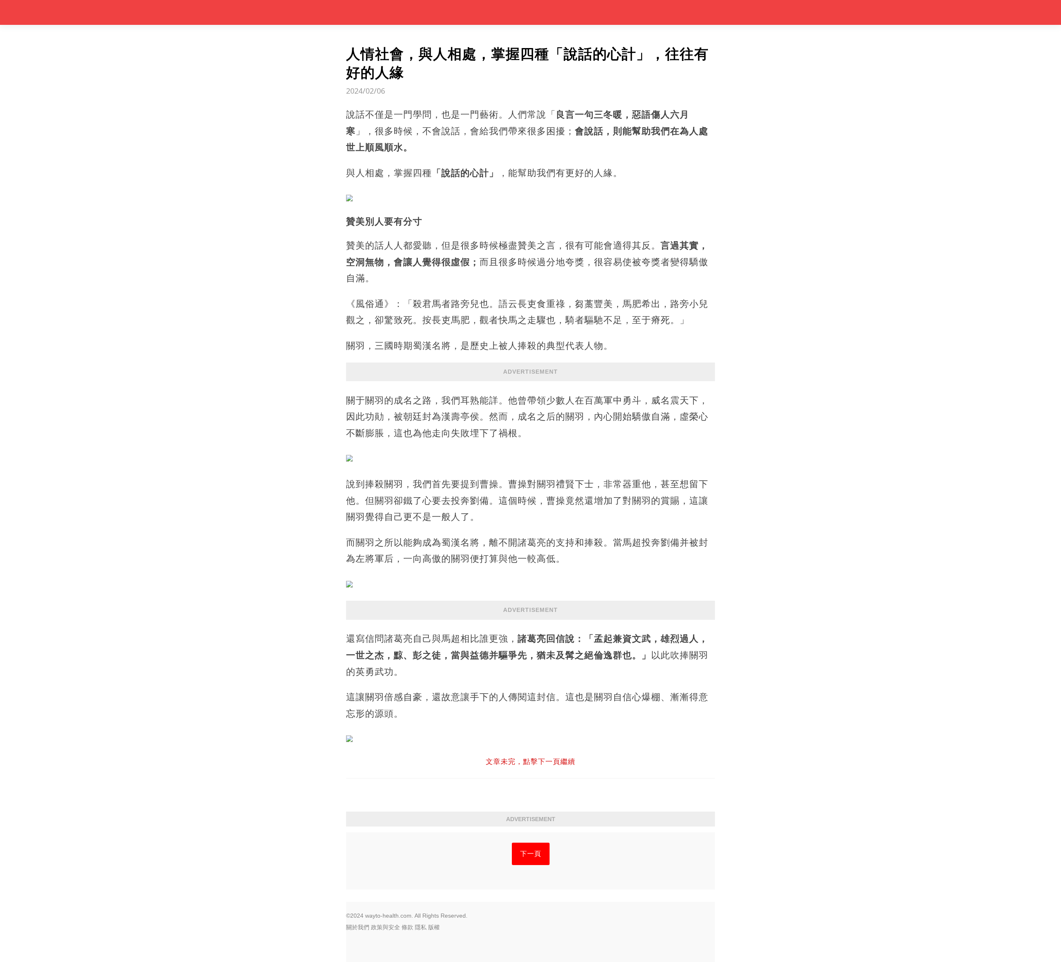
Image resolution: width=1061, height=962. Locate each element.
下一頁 (530, 853)
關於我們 (357, 927)
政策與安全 (385, 927)
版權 (434, 927)
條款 (407, 927)
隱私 (420, 927)
